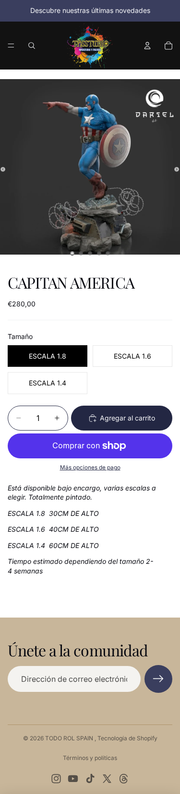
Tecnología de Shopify (127, 738)
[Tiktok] (90, 778)
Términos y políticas (90, 757)
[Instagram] (56, 778)
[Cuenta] (147, 45)
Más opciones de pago (90, 467)
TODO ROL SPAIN (70, 738)
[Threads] (124, 778)
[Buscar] (31, 45)
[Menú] (11, 46)
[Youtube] (73, 778)
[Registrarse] (158, 679)
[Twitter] (107, 778)
